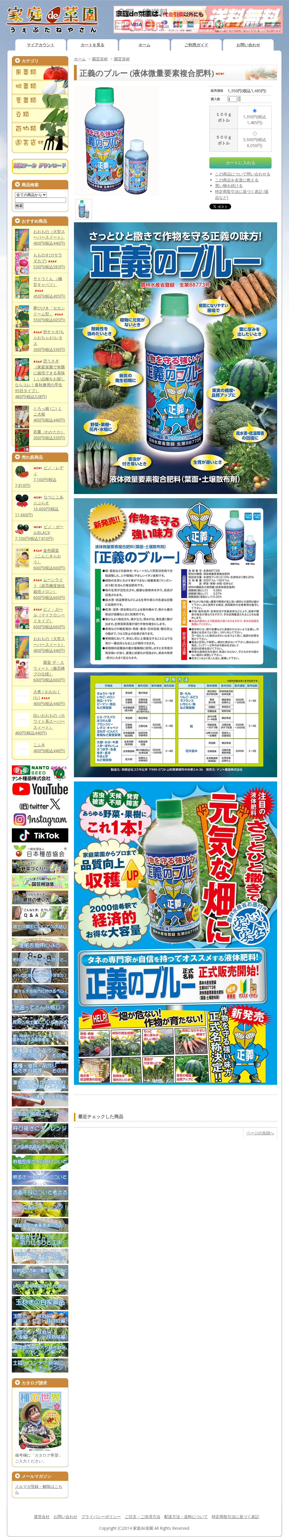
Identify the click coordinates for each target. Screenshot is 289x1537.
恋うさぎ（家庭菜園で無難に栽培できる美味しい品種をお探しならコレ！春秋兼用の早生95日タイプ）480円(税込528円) (40, 378)
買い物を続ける (229, 185)
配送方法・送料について (186, 1516)
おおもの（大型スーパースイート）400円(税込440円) (49, 237)
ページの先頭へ (260, 1133)
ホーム (144, 44)
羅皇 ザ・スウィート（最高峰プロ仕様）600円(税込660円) (49, 671)
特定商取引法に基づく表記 (235, 1516)
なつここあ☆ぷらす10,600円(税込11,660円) (39, 505)
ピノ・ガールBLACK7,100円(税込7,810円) (39, 532)
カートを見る (92, 44)
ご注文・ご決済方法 (142, 1516)
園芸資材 (100, 59)
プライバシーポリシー (101, 1516)
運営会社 (42, 1516)
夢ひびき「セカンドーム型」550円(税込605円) (49, 313)
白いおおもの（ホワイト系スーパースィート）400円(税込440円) (40, 724)
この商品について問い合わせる (242, 174)
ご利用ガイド (196, 44)
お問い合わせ (248, 44)
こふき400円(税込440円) (49, 747)
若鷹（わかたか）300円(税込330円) (49, 434)
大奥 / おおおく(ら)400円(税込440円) (49, 697)
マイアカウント (40, 44)
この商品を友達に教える (237, 180)
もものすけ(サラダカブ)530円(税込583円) (49, 260)
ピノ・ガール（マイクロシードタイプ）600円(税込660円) (49, 618)
